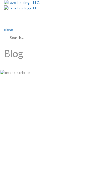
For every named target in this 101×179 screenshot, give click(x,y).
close (8, 29)
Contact (11, 21)
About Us (26, 16)
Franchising (69, 16)
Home (9, 16)
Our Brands (47, 16)
